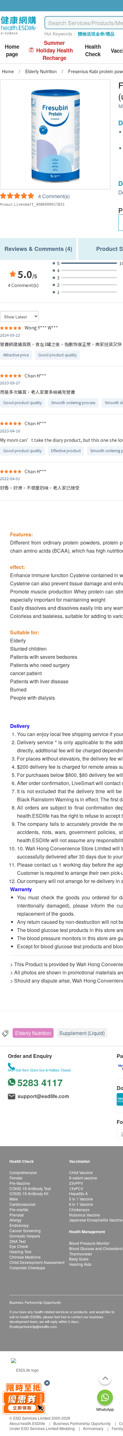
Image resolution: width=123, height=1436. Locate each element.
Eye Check (18, 1246)
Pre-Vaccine (19, 1183)
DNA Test (17, 1241)
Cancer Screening (25, 1230)
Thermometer (80, 1253)
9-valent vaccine (83, 1177)
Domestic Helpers (24, 1235)
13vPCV (76, 1188)
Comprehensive (23, 1172)
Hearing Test (20, 1251)
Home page (12, 50)
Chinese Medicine (25, 1257)
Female (15, 1177)
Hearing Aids (80, 1264)
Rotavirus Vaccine (84, 1214)
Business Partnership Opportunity (82, 1423)
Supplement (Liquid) (82, 1033)
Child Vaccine (81, 1172)
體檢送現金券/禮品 (96, 33)
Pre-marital (18, 1209)
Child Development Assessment (36, 1262)
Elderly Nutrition (33, 1033)
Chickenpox (79, 1209)
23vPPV (76, 1183)
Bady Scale (79, 1258)
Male (13, 1198)
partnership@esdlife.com (38, 1326)
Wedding (67, 1428)
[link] (25, 1369)
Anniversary (93, 1428)
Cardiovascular (22, 1204)
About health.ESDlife (27, 1423)
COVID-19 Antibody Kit (28, 1193)
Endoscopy (19, 1225)
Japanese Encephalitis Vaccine (96, 1219)
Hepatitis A (78, 1193)
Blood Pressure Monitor (89, 1243)
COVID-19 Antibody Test (30, 1188)
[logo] (18, 35)
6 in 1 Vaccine (81, 1204)
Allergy (15, 1219)
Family (117, 1428)
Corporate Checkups (27, 1267)
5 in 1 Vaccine (81, 1198)
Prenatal (16, 1214)
